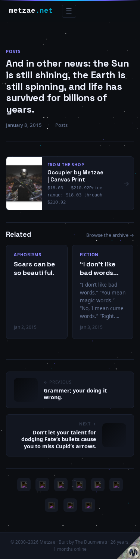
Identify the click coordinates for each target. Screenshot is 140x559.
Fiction (89, 254)
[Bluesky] (61, 484)
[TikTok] (116, 484)
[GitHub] (79, 484)
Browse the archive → (110, 235)
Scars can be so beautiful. (34, 268)
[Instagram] (42, 484)
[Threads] (70, 505)
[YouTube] (24, 484)
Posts (13, 51)
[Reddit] (88, 505)
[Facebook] (51, 505)
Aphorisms (27, 254)
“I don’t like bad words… (99, 268)
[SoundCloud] (98, 484)
